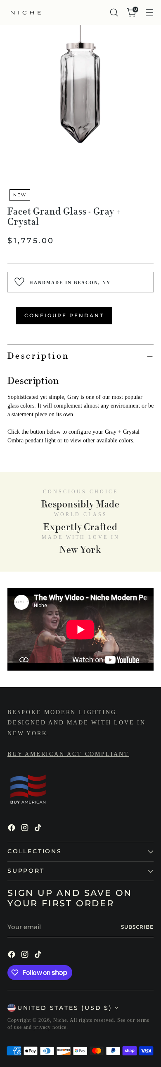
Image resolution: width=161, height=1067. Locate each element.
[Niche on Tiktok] (39, 829)
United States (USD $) (64, 1007)
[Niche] (26, 12)
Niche (60, 1020)
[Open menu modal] (149, 12)
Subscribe (137, 927)
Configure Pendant (64, 315)
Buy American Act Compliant (68, 754)
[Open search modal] (113, 12)
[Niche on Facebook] (12, 829)
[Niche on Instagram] (26, 829)
